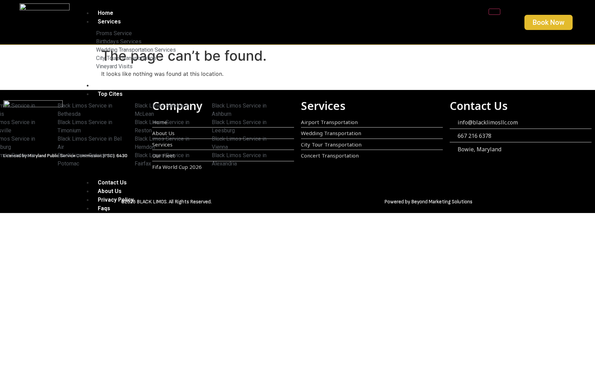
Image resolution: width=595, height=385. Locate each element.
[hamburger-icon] (494, 12)
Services (109, 21)
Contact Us (112, 182)
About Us (110, 191)
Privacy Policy (116, 199)
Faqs (104, 208)
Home (105, 13)
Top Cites (110, 94)
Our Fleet (110, 85)
